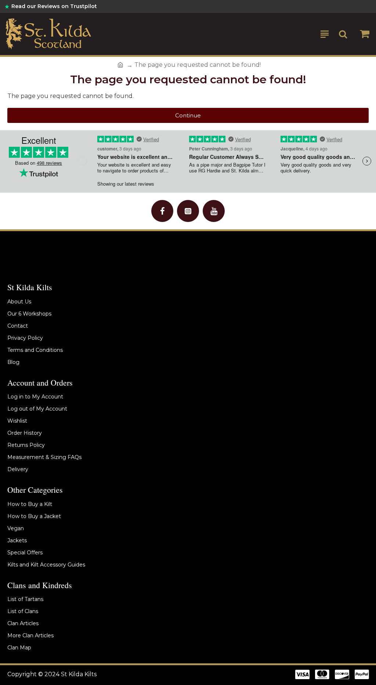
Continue (188, 115)
